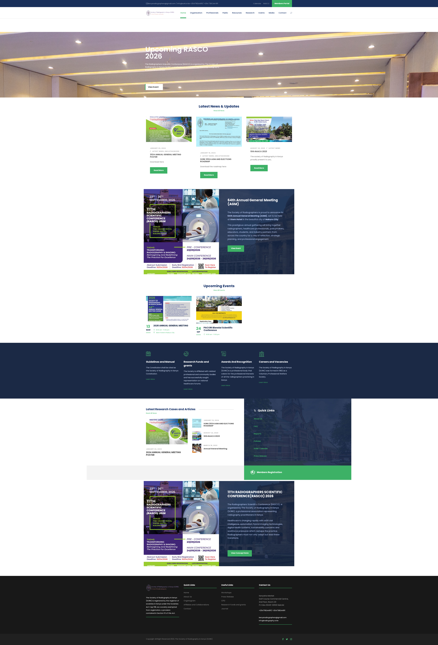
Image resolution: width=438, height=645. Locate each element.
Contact (282, 13)
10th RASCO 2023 (258, 151)
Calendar (257, 3)
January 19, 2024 (208, 153)
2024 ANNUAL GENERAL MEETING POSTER (165, 155)
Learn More (150, 379)
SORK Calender (261, 448)
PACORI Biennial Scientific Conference (218, 329)
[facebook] (283, 639)
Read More (159, 170)
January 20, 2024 (158, 148)
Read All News (219, 110)
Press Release (260, 456)
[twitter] (287, 639)
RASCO (266, 3)
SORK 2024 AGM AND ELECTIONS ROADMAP (215, 160)
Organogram (189, 600)
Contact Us (219, 75)
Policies (257, 441)
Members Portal (282, 3)
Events (262, 13)
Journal (224, 608)
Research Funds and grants (233, 604)
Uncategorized (172, 151)
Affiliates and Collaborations (196, 604)
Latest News (158, 151)
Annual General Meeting (215, 448)
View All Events (219, 290)
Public (225, 13)
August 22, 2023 (257, 148)
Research (250, 13)
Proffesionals (212, 13)
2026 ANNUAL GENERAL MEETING (170, 325)
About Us (258, 418)
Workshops (226, 592)
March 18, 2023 (210, 445)
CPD (223, 600)
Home (183, 13)
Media (271, 13)
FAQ (256, 426)
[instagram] (291, 639)
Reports (257, 433)
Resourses (237, 13)
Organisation (196, 13)
